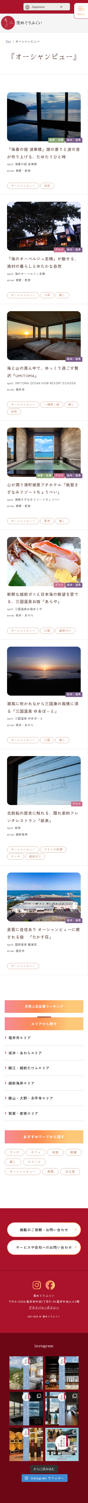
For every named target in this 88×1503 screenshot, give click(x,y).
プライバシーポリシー (44, 1307)
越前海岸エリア (21, 1083)
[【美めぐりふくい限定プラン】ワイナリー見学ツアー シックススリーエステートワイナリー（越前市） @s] (26, 1444)
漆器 (50, 1171)
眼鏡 (73, 1152)
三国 (47, 630)
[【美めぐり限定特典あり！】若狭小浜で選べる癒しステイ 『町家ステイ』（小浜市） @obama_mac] (62, 1373)
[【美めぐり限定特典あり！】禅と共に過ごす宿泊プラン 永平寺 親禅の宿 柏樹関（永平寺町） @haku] (26, 1373)
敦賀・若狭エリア (23, 1113)
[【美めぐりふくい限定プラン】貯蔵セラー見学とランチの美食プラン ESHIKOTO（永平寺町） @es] (62, 1408)
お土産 (70, 1171)
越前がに (65, 630)
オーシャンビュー (23, 185)
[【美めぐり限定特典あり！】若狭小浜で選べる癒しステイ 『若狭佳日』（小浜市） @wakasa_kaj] (26, 1408)
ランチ (15, 856)
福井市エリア (19, 1037)
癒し (62, 295)
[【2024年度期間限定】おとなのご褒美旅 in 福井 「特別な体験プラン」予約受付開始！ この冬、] (62, 1444)
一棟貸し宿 (51, 404)
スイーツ (34, 1162)
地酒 (55, 1152)
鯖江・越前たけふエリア (29, 1067)
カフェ (36, 1152)
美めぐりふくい (22, 23)
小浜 (47, 295)
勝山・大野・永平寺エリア (30, 1098)
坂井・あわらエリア (25, 1052)
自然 (47, 185)
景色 (47, 521)
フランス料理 (53, 849)
